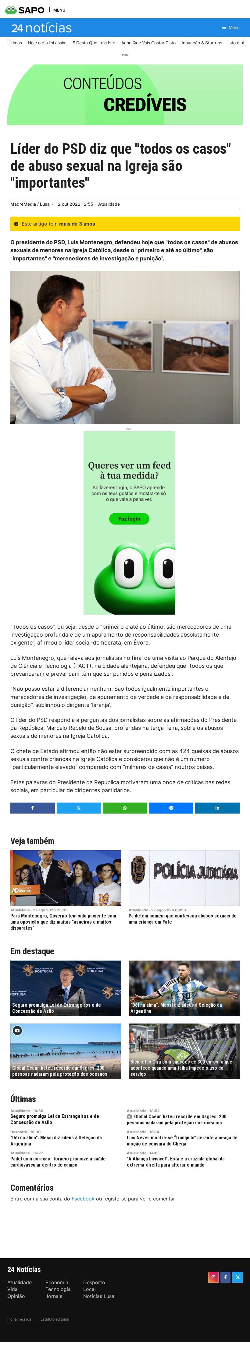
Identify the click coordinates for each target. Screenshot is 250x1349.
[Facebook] (225, 1277)
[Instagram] (213, 1277)
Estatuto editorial (55, 1319)
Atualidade (109, 204)
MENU (59, 10)
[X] (237, 1277)
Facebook (83, 1199)
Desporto (18, 1132)
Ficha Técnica (19, 1319)
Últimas (23, 1099)
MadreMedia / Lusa (30, 204)
